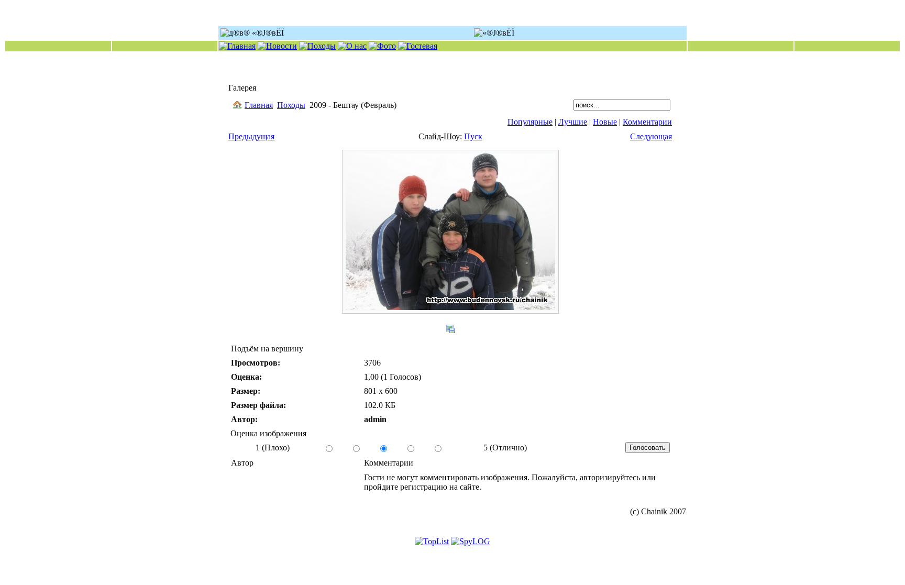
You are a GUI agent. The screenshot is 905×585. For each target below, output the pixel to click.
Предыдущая (251, 136)
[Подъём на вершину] (450, 310)
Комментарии (647, 121)
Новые (605, 121)
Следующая (651, 136)
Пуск (473, 136)
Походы (291, 105)
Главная (259, 105)
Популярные (530, 121)
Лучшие (572, 121)
